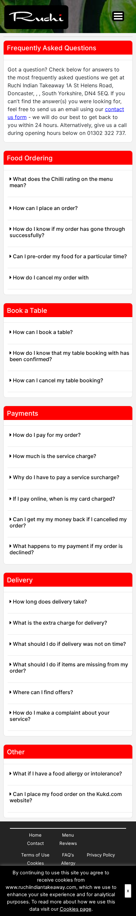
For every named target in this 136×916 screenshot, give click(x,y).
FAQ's (68, 854)
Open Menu (118, 16)
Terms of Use (35, 854)
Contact (35, 843)
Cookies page (75, 909)
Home (35, 835)
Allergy (68, 863)
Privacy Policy (101, 854)
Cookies (35, 863)
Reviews (68, 843)
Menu (68, 835)
